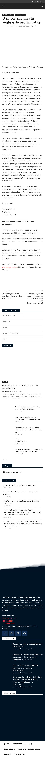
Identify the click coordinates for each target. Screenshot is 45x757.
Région (17, 14)
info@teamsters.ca (9, 618)
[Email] (21, 31)
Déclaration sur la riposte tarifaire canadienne (19, 485)
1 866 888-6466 (8, 623)
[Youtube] (24, 633)
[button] (3, 6)
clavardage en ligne (10, 267)
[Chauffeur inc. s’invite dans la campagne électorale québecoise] (7, 420)
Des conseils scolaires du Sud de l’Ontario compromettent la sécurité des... (28, 430)
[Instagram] (11, 633)
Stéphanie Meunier (11, 26)
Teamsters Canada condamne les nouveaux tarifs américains (20, 493)
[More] (26, 31)
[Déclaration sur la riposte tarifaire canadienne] (22, 368)
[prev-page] (3, 459)
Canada (23, 14)
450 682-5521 (7, 621)
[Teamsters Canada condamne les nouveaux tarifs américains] (7, 409)
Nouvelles (5, 14)
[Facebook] (11, 31)
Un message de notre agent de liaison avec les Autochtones (12, 296)
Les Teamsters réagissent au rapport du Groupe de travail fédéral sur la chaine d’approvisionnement (33, 298)
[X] (16, 31)
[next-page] (7, 459)
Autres (12, 14)
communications (7, 391)
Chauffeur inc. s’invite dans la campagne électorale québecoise (21, 502)
